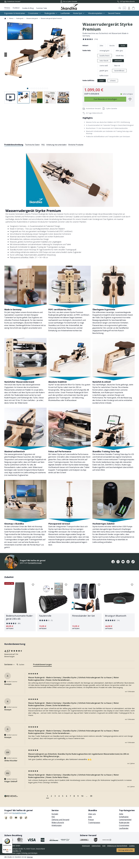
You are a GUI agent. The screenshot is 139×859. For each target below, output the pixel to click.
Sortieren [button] (8, 664)
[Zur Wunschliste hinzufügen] (130, 99)
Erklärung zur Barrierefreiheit (117, 846)
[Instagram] (118, 561)
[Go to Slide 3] (32, 88)
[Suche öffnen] (119, 8)
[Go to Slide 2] (29, 88)
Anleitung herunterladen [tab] (56, 144)
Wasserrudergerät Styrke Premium (51, 18)
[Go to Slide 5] (36, 88)
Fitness (7, 8)
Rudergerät (19, 18)
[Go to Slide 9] (45, 88)
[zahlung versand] (20, 840)
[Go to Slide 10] (47, 88)
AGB (103, 846)
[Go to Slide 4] (34, 88)
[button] (133, 8)
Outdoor (16, 8)
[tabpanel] (69, 348)
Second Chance (114, 13)
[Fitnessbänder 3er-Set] (86, 606)
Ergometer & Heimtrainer (14, 13)
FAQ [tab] (43, 144)
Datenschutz (96, 846)
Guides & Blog (28, 8)
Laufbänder (65, 13)
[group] (15, 651)
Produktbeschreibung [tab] (13, 144)
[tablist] (43, 144)
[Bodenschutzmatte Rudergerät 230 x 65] (20, 606)
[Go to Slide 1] (27, 88)
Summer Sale (41, 8)
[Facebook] (113, 561)
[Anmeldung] (129, 8)
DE (124, 8)
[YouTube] (123, 561)
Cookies (132, 846)
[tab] (42, 665)
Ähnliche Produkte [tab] (75, 144)
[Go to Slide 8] (42, 88)
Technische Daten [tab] (32, 144)
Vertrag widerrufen (125, 850)
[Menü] (11, 838)
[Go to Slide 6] (38, 88)
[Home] (5, 18)
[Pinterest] (128, 561)
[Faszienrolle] (53, 606)
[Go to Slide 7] (40, 88)
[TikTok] (133, 561)
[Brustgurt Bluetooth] (119, 606)
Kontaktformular (35, 563)
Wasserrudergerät (32, 18)
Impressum (86, 846)
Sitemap (30, 857)
